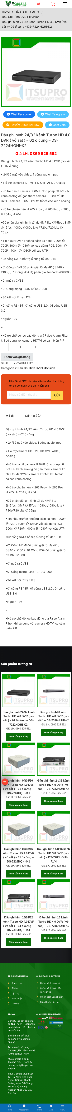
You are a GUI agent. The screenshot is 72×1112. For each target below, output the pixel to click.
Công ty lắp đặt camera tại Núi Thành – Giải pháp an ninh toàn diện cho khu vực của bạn (22, 1025)
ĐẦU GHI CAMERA (27, 12)
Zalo (51, 1110)
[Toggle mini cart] (38, 4)
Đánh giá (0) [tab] (33, 416)
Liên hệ (15, 1003)
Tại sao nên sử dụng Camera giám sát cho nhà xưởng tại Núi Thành (21, 1050)
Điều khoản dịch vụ (49, 1002)
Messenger (24, 1110)
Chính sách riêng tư (50, 983)
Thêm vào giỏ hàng (18, 736)
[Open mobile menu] (65, 3)
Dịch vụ (15, 993)
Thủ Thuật (17, 998)
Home (6, 12)
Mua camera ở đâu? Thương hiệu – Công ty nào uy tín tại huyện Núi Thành (20, 1063)
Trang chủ (17, 983)
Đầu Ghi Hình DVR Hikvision (21, 17)
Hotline (39, 1110)
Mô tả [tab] (10, 416)
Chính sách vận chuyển (51, 997)
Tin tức (15, 988)
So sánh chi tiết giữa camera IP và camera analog (19, 1039)
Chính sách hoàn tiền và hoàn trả (50, 990)
